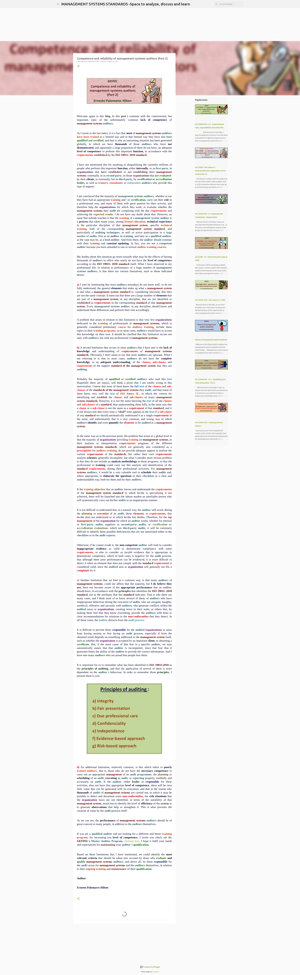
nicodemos (155, 971)
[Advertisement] (70, 16)
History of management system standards (211, 340)
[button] (78, 66)
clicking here (131, 841)
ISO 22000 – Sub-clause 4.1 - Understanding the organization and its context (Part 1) (210, 170)
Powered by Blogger (151, 967)
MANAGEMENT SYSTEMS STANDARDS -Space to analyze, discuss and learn (125, 4)
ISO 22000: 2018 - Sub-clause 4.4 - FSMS (210, 300)
